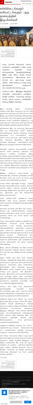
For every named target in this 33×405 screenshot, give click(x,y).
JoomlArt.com (16, 381)
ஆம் (28, 402)
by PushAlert (5, 403)
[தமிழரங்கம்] (8, 2)
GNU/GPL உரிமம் (9, 384)
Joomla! (4, 384)
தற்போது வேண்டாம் (16, 402)
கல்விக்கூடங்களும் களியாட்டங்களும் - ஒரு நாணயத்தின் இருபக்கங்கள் (14, 14)
